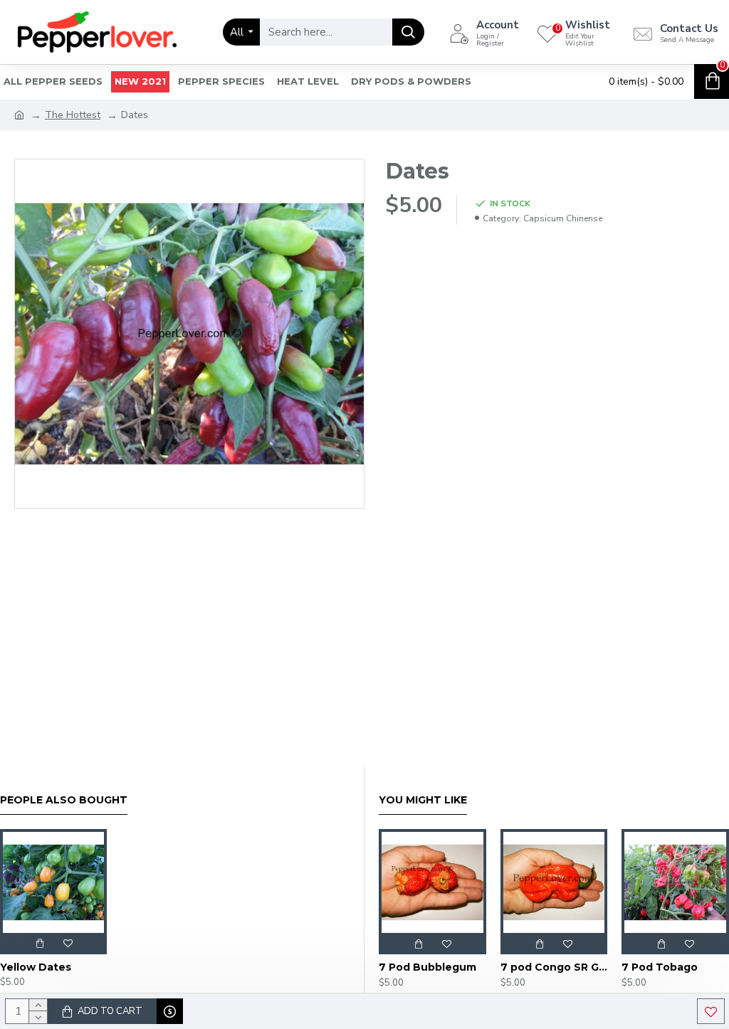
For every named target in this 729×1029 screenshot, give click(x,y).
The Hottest (72, 115)
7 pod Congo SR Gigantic (554, 967)
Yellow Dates (35, 967)
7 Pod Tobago (660, 967)
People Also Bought (63, 800)
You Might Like (423, 800)
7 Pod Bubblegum (427, 967)
